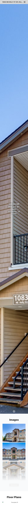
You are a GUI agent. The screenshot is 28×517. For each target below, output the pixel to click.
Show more (14, 485)
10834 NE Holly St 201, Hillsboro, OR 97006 (12, 2)
